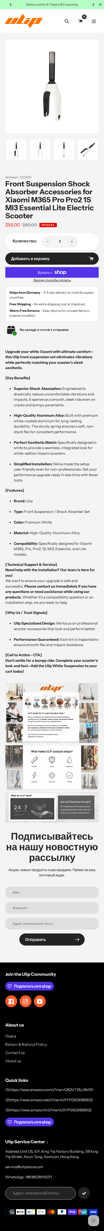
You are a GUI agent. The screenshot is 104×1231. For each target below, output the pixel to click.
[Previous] (10, 4)
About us (13, 1060)
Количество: (25, 241)
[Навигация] (93, 20)
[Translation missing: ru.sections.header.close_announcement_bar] (100, 4)
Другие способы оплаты (52, 280)
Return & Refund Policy (26, 1044)
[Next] (93, 4)
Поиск (10, 1036)
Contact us (15, 1052)
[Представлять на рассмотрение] (84, 1193)
